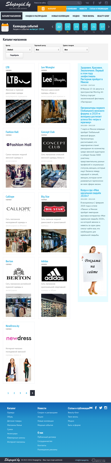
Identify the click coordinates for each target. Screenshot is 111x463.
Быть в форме (74, 425)
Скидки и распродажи (36, 15)
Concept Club (48, 132)
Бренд (8, 45)
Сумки (10, 429)
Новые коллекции (60, 15)
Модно (76, 15)
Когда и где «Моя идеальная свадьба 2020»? (91, 193)
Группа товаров (68, 45)
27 (102, 27)
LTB (7, 67)
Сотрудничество (45, 441)
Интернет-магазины (16, 442)
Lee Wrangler (48, 67)
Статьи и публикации (99, 8)
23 (67, 27)
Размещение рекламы (47, 449)
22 (59, 27)
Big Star (45, 196)
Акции (40, 416)
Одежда (10, 412)
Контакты (42, 445)
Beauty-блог (103, 15)
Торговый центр (40, 45)
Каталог (52, 8)
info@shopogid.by (82, 460)
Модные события (45, 425)
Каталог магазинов (11, 15)
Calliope (10, 196)
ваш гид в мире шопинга (18, 8)
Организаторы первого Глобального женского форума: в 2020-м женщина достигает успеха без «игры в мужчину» (93, 115)
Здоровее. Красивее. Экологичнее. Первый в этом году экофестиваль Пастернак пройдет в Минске (92, 75)
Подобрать (14, 55)
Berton (9, 261)
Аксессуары (12, 433)
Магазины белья (14, 425)
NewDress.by (12, 326)
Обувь (10, 416)
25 (85, 27)
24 (76, 27)
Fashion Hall (12, 132)
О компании (71, 8)
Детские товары (14, 421)
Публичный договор (47, 437)
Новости (83, 8)
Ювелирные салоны (16, 437)
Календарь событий (25, 26)
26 (93, 27)
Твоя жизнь (88, 15)
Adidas (44, 261)
